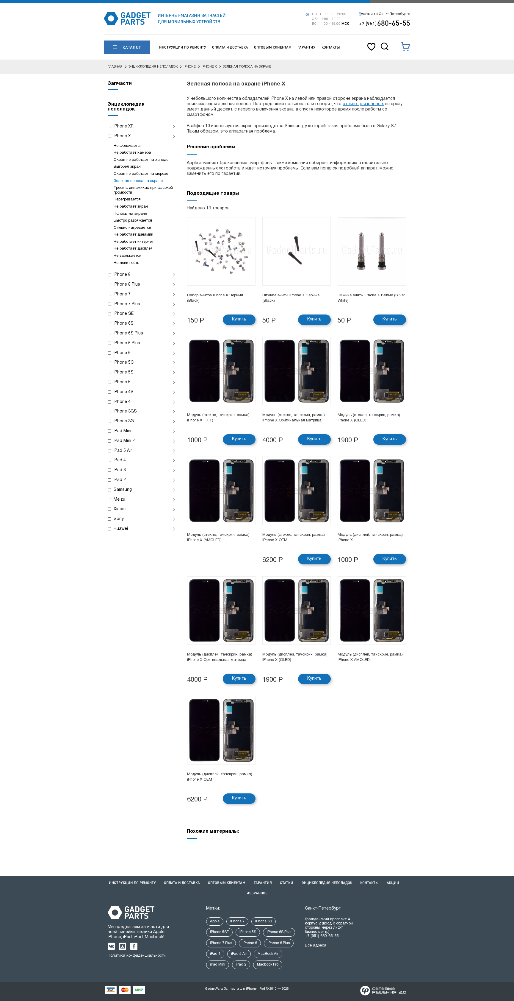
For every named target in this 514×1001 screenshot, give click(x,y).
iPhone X (122, 136)
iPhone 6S (124, 324)
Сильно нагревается (132, 228)
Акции (393, 882)
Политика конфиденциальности (137, 956)
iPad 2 (120, 480)
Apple (215, 921)
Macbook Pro (267, 964)
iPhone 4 (122, 402)
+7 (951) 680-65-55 (322, 936)
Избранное (257, 893)
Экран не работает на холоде (141, 160)
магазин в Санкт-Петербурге (385, 14)
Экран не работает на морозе (141, 174)
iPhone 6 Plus (127, 343)
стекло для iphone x (363, 104)
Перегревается (127, 199)
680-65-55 (384, 22)
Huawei (121, 529)
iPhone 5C (124, 363)
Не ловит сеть (126, 263)
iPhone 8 (122, 275)
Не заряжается (127, 256)
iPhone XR (124, 126)
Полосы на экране (130, 214)
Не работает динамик (133, 234)
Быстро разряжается (133, 220)
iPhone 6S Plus (128, 333)
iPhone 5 (122, 382)
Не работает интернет (133, 242)
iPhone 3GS (125, 411)
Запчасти (120, 84)
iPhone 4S (124, 392)
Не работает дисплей (133, 248)
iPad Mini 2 (124, 441)
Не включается (128, 146)
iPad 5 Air (123, 451)
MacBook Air (268, 953)
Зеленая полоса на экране (138, 181)
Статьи (286, 882)
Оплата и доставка (230, 47)
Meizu (119, 500)
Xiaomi (120, 509)
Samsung (123, 490)
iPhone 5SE (219, 932)
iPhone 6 (122, 353)
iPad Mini (122, 431)
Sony (119, 519)
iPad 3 (120, 470)
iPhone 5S (124, 372)
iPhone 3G (124, 421)
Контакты (331, 47)
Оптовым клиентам (273, 47)
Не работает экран (131, 206)
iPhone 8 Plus (127, 285)
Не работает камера (132, 153)
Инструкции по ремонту (182, 47)
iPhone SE (124, 314)
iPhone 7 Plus (127, 304)
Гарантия (306, 47)
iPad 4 (120, 460)
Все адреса (315, 945)
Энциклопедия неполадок (327, 882)
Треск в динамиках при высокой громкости (143, 190)
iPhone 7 (122, 294)
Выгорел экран (127, 167)
